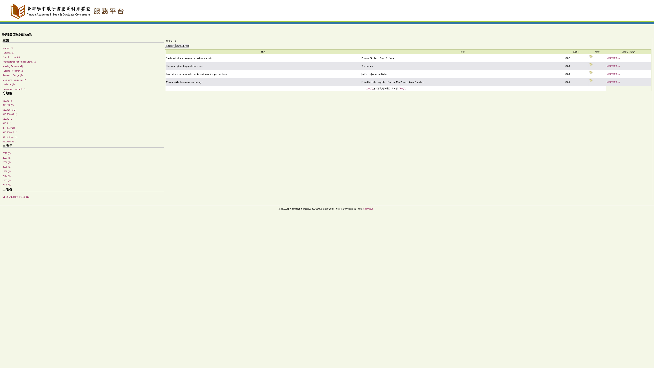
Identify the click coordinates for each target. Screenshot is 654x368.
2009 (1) (7, 185)
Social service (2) (11, 57)
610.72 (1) (7, 119)
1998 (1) (7, 171)
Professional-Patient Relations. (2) (19, 61)
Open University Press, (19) (16, 197)
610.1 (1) (7, 123)
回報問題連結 (613, 58)
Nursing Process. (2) (13, 66)
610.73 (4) (7, 100)
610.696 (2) (8, 105)
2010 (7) (7, 153)
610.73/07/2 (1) (10, 137)
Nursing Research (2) (13, 71)
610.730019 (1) (10, 132)
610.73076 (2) (9, 110)
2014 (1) (7, 176)
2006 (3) (7, 162)
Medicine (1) (9, 84)
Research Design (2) (13, 75)
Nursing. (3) (8, 52)
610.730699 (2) (10, 114)
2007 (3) (7, 158)
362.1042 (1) (9, 128)
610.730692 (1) (10, 141)
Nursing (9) (8, 48)
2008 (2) (7, 167)
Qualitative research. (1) (14, 89)
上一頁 (369, 88)
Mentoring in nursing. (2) (14, 80)
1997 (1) (7, 180)
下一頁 (402, 88)
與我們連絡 (367, 209)
